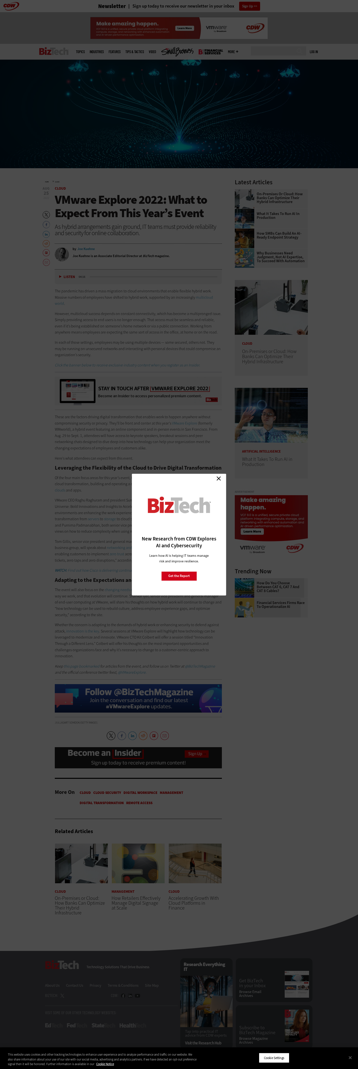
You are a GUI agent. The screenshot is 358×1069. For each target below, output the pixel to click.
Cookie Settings (274, 1058)
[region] (179, 1058)
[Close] (350, 1057)
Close (218, 478)
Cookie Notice (105, 1064)
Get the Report (179, 576)
